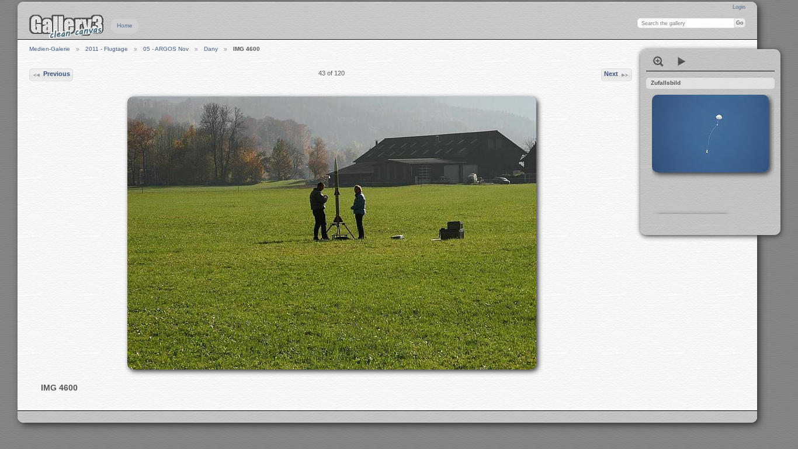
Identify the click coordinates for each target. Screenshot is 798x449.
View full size (658, 61)
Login (739, 7)
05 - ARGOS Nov (166, 49)
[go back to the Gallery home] (66, 26)
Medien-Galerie (49, 49)
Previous (56, 73)
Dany (211, 49)
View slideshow (681, 61)
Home (125, 25)
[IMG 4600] (331, 232)
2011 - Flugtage (106, 49)
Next (611, 73)
